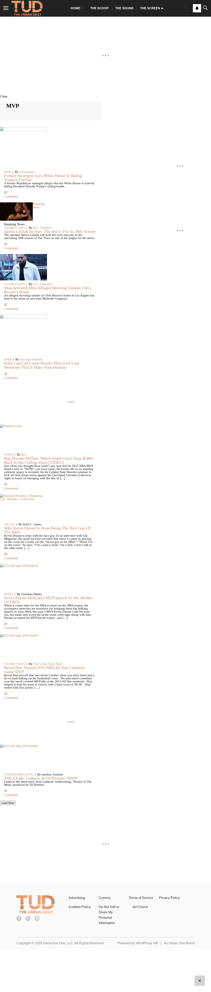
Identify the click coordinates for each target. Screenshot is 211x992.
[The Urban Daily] (35, 912)
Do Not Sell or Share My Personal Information (109, 915)
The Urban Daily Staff (47, 664)
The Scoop (99, 8)
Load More (8, 802)
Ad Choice (140, 907)
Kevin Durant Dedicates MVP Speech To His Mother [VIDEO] (48, 600)
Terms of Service (141, 898)
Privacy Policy (169, 898)
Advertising (77, 898)
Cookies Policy (80, 907)
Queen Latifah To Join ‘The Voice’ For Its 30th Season (49, 231)
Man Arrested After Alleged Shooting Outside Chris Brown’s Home (47, 290)
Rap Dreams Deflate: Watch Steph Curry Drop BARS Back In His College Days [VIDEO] (48, 460)
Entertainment (14, 774)
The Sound (124, 8)
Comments (11, 628)
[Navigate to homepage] (27, 8)
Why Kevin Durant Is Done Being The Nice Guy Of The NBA (47, 530)
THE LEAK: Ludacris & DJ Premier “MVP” (41, 778)
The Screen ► (152, 8)
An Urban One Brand (179, 943)
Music (30, 774)
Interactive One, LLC (58, 943)
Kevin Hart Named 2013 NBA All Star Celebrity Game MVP (44, 669)
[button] (105, 96)
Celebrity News (14, 664)
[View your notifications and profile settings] (197, 8)
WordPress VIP (147, 943)
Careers (104, 898)
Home (75, 8)
